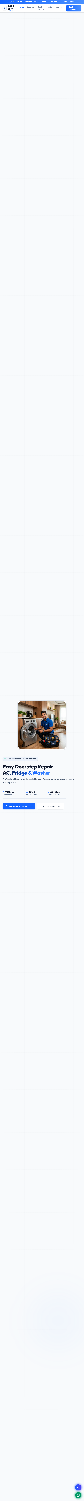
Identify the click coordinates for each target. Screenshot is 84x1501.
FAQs (49, 7)
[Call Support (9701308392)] (78, 1487)
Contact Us (58, 8)
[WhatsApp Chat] (78, 1495)
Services (30, 7)
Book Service (41, 8)
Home (21, 7)
